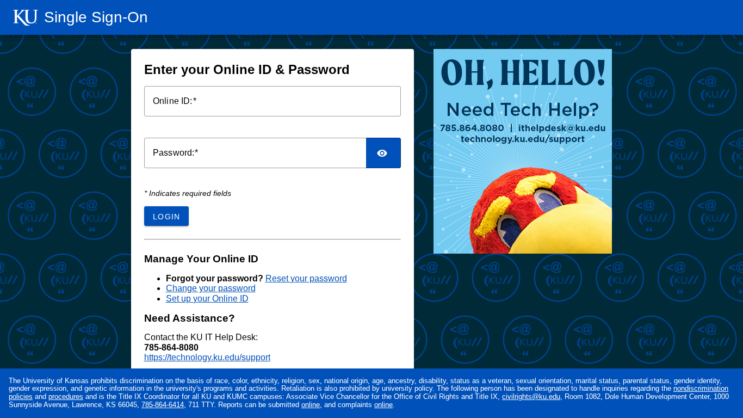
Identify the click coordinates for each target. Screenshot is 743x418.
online (310, 405)
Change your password (211, 288)
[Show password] (383, 153)
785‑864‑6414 (162, 405)
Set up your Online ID (207, 298)
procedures (65, 396)
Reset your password (306, 278)
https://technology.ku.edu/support (207, 357)
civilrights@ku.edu (531, 396)
